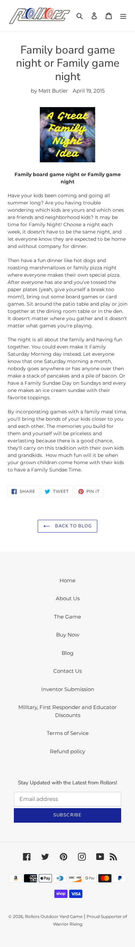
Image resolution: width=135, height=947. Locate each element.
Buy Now (67, 634)
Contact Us (67, 671)
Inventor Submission (67, 689)
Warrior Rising (67, 924)
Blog (67, 653)
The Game (67, 616)
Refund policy (67, 751)
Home (67, 580)
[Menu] (123, 15)
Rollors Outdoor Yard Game (53, 916)
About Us (68, 598)
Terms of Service (68, 733)
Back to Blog (73, 526)
